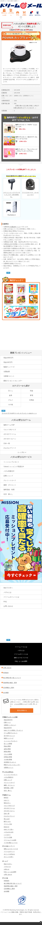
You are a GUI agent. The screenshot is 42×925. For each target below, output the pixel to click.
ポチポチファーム (10, 434)
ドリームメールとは (21, 647)
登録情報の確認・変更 (10, 682)
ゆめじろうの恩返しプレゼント (13, 730)
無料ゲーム (7, 795)
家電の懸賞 (7, 751)
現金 (31, 391)
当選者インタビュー (10, 725)
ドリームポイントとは (11, 597)
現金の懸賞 (7, 746)
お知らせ (31, 14)
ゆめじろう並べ (8, 829)
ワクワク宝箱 (8, 837)
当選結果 (7, 371)
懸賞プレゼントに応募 (4, 13)
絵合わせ (6, 827)
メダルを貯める (11, 13)
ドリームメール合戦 (10, 840)
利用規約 (6, 672)
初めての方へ (38, 15)
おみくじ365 (21, 293)
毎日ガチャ (9, 304)
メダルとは (7, 592)
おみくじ (6, 800)
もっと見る (21, 452)
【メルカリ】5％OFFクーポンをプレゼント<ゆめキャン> (19, 413)
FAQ (5, 601)
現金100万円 (8, 293)
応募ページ (7, 722)
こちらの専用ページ (20, 704)
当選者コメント (9, 376)
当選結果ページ (15, 227)
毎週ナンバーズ (9, 367)
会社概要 (6, 692)
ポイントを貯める (9, 854)
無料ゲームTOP (9, 425)
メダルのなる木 (8, 832)
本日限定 (33, 293)
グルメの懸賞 (8, 754)
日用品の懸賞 (8, 757)
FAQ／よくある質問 (21, 661)
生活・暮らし (8, 494)
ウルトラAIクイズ (10, 429)
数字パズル (7, 821)
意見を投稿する (22, 710)
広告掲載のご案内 (8, 687)
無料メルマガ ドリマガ (21, 657)
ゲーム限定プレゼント (10, 733)
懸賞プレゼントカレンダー (13, 381)
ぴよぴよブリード (10, 448)
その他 (10, 404)
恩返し (21, 304)
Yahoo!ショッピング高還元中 (14, 466)
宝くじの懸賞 (8, 743)
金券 (10, 395)
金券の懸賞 (7, 749)
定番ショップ (8, 476)
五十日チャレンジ (9, 735)
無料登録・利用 (9, 489)
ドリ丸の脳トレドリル (10, 842)
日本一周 (7, 443)
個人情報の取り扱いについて (12, 677)
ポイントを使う (8, 857)
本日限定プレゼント (10, 762)
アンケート (33, 304)
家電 (31, 395)
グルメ (10, 400)
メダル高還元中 (9, 471)
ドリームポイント (9, 851)
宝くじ (10, 391)
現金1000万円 (8, 358)
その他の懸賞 (8, 759)
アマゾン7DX (8, 824)
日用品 (31, 400)
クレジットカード (10, 480)
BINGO (6, 797)
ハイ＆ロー (7, 835)
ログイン (21, 19)
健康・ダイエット (10, 485)
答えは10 (6, 819)
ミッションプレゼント (11, 462)
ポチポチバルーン (10, 439)
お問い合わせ (8, 606)
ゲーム (17, 15)
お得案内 (24, 15)
